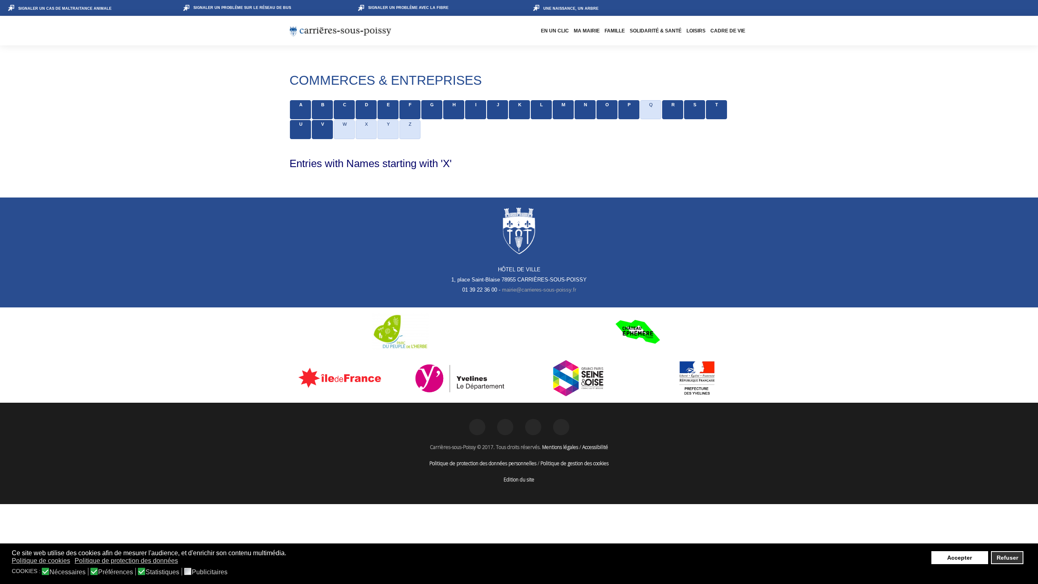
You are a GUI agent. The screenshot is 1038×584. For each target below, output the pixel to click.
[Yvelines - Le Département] (460, 378)
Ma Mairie (587, 31)
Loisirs (696, 31)
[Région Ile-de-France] (341, 377)
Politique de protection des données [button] (126, 560)
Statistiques (162, 572)
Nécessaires (67, 572)
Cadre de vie (727, 31)
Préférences (115, 572)
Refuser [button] (1007, 557)
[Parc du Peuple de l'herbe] (400, 331)
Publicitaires (209, 572)
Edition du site (519, 479)
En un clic (555, 31)
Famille (615, 31)
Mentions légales (560, 447)
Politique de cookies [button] (41, 560)
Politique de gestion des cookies (574, 463)
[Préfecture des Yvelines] (697, 378)
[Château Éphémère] (637, 331)
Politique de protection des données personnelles (482, 463)
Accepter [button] (959, 557)
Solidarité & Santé (656, 31)
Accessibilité (595, 447)
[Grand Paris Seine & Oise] (578, 378)
